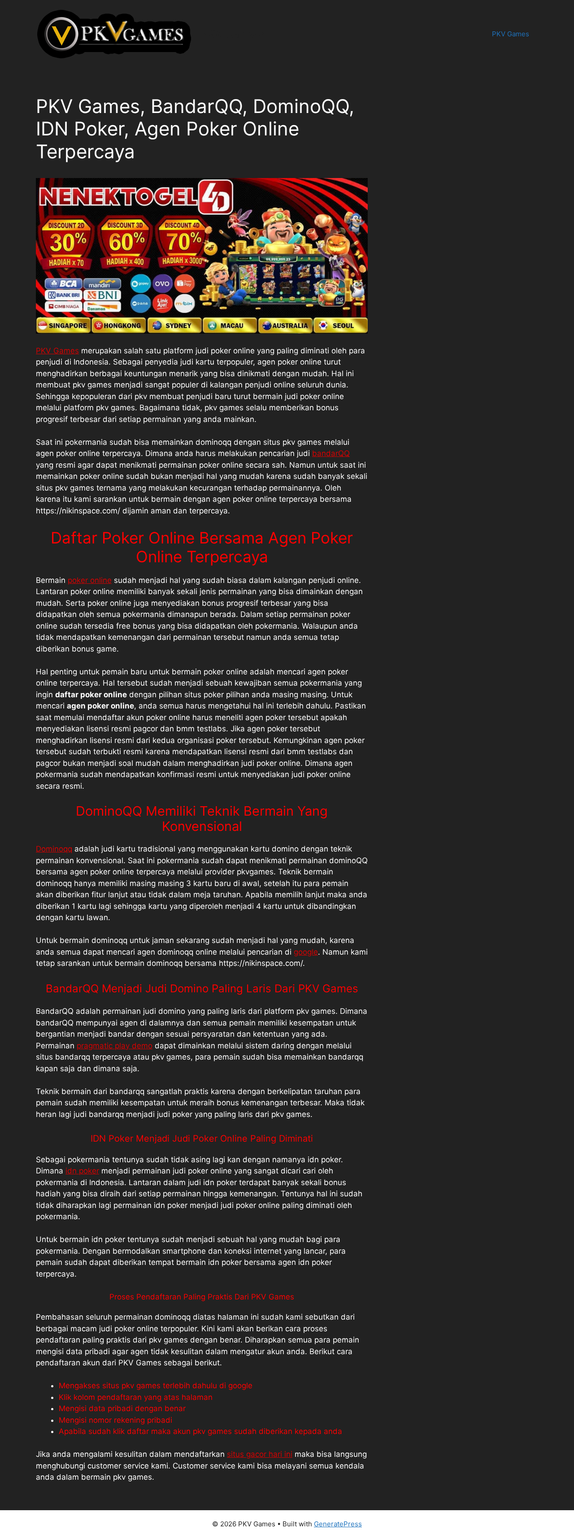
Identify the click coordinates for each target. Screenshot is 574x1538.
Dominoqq (54, 848)
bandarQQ (331, 453)
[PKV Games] (114, 33)
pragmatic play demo (114, 1045)
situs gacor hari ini (259, 1454)
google (306, 951)
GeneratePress (338, 1524)
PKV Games (232, 34)
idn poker (82, 1170)
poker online (90, 580)
